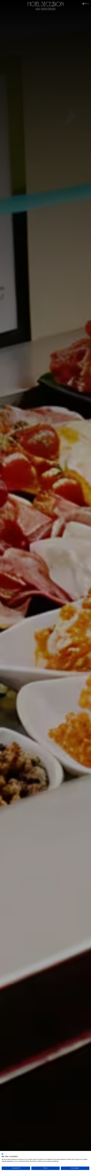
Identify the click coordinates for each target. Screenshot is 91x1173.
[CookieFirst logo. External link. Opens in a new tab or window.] (2, 1154)
